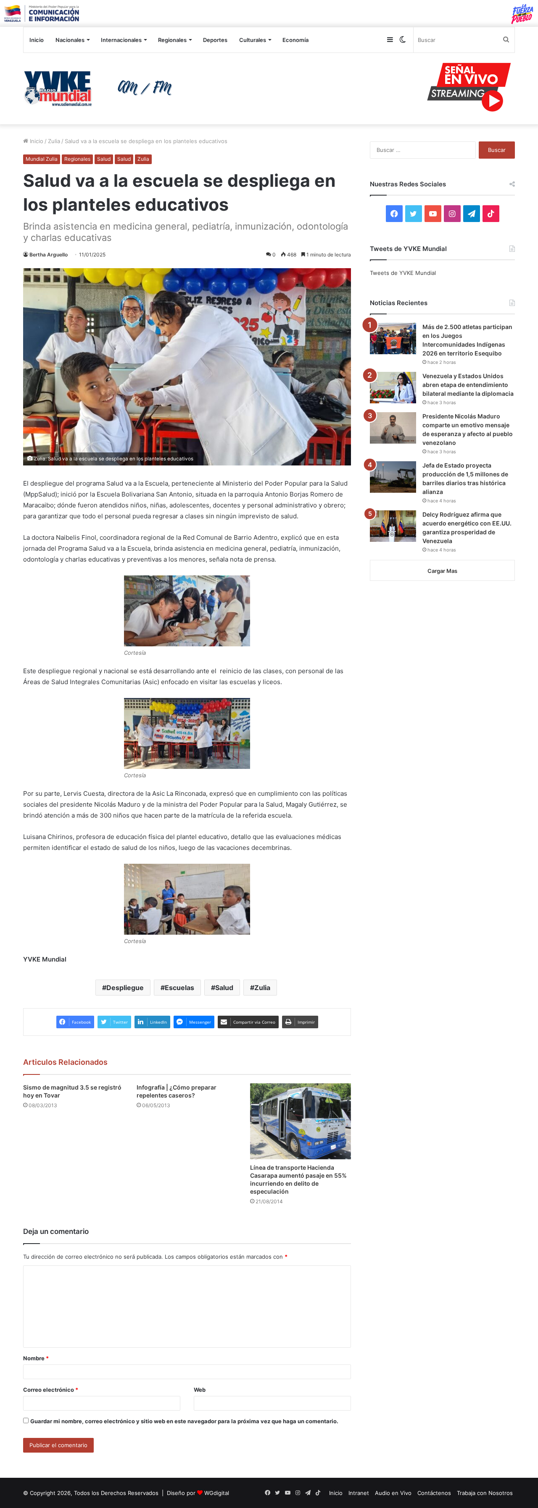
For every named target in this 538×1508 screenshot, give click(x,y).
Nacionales (69, 40)
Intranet (358, 1493)
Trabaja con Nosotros (485, 1493)
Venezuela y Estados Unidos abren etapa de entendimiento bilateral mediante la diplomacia (468, 384)
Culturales (252, 40)
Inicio (36, 40)
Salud (104, 159)
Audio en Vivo (393, 1493)
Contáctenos (434, 1493)
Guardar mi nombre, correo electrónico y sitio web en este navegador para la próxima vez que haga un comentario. (184, 1421)
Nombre (36, 1358)
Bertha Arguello (48, 254)
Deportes (215, 40)
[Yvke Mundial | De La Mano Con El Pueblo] (101, 88)
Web (200, 1389)
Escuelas (179, 987)
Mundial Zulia (42, 159)
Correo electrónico (50, 1389)
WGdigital (216, 1493)
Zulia (54, 141)
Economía (295, 40)
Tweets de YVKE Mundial (403, 272)
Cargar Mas (442, 570)
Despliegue (125, 987)
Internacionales (121, 40)
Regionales (172, 40)
